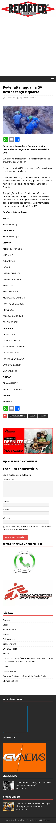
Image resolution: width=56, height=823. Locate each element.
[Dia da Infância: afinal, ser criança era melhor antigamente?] (8, 788)
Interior (6, 634)
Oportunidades (11, 797)
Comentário (8, 479)
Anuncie (6, 620)
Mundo (6, 653)
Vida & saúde (10, 775)
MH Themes (45, 820)
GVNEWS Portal (10, 648)
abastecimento (17, 416)
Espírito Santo (9, 629)
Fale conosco (9, 639)
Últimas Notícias (10, 681)
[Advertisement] (28, 47)
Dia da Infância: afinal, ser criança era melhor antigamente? (34, 783)
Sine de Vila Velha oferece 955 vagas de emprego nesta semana (33, 805)
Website (6, 518)
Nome (6, 501)
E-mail (6, 509)
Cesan (43, 416)
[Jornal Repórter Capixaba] (28, 15)
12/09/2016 (10, 97)
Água (32, 416)
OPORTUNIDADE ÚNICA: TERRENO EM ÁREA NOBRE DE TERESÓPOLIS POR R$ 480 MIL (28, 660)
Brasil (5, 624)
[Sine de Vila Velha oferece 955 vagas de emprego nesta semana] (8, 809)
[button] (52, 79)
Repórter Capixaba (27, 97)
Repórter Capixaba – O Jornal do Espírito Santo (24, 676)
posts (5, 666)
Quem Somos (9, 671)
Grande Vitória (9, 643)
